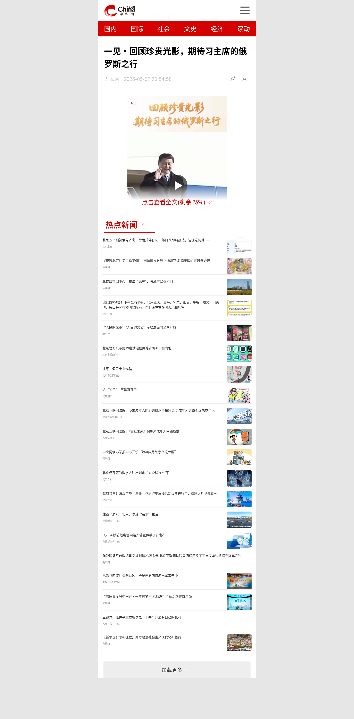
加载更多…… (177, 669)
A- (245, 79)
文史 (190, 28)
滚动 (243, 28)
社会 (163, 28)
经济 (217, 28)
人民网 (111, 78)
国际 (137, 28)
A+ (233, 79)
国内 (110, 28)
